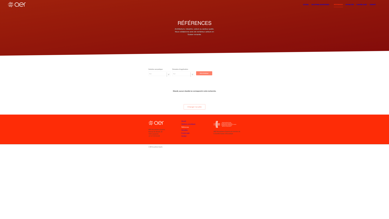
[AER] (17, 4)
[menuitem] (306, 4)
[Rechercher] (379, 4)
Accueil (183, 121)
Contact (183, 136)
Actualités (184, 130)
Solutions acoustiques (188, 124)
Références (185, 127)
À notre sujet (185, 133)
